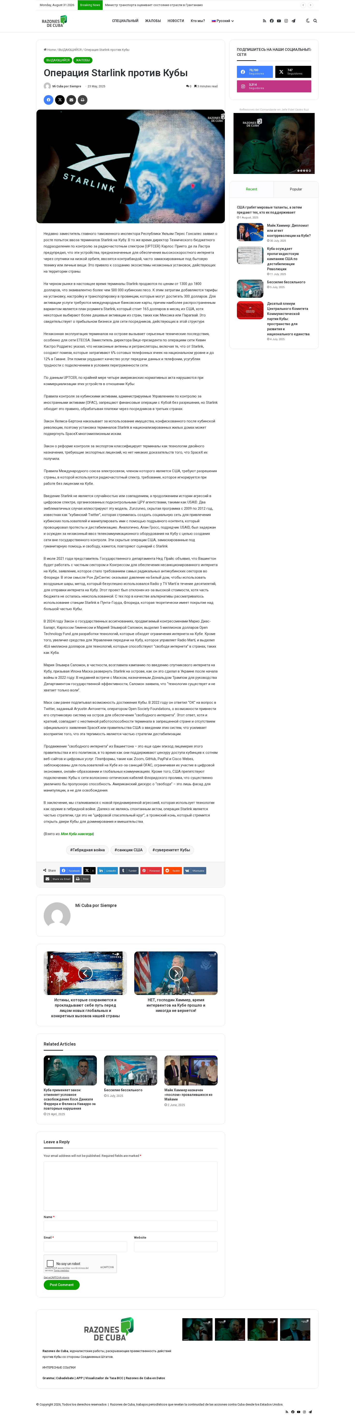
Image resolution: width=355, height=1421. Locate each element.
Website (140, 1237)
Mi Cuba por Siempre (66, 86)
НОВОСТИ (176, 21)
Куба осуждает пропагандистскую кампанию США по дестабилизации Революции (283, 259)
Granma (48, 1378)
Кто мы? (198, 21)
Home (51, 50)
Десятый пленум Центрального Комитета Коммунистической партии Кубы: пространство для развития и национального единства (288, 319)
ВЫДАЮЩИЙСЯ (70, 50)
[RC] (54, 21)
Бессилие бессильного (123, 1090)
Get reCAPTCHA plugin (56, 1277)
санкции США (130, 850)
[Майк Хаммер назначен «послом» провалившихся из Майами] (191, 1070)
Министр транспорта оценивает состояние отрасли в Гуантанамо (154, 5)
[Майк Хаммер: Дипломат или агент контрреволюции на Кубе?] (250, 232)
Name (49, 1217)
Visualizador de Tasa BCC (104, 1378)
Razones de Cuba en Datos (145, 1378)
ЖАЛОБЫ (153, 21)
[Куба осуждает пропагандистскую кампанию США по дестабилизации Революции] (250, 255)
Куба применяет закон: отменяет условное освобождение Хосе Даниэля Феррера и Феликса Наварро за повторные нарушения (70, 1099)
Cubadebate (65, 1378)
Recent (251, 189)
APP (79, 1378)
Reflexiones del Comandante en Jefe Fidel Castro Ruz (274, 109)
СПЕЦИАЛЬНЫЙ (125, 21)
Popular (296, 189)
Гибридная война (89, 850)
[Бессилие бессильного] (130, 1070)
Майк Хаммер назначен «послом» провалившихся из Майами (188, 1094)
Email (49, 1237)
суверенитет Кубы (172, 850)
